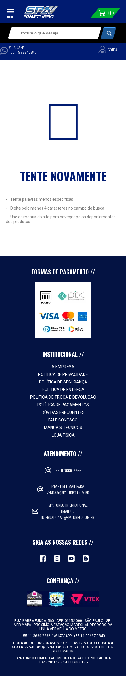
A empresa (63, 366)
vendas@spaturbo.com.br (68, 492)
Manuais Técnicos (63, 427)
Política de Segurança (63, 382)
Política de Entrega (63, 389)
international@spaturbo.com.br (67, 517)
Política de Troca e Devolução (63, 397)
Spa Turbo (40, 12)
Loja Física (63, 435)
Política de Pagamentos (63, 404)
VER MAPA (23, 625)
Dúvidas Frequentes (63, 412)
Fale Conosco (63, 420)
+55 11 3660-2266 (67, 470)
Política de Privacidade (63, 374)
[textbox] (50, 33)
